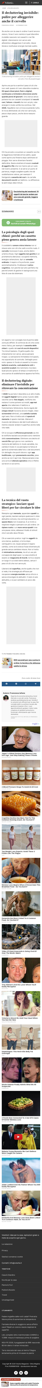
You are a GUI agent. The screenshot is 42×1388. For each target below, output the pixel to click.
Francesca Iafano (8, 25)
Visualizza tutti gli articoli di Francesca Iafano (24, 717)
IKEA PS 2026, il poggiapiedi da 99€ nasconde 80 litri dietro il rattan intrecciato (21, 1344)
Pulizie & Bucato (13, 8)
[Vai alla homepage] (8, 2)
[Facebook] (16, 1373)
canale (36, 2)
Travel (4, 1295)
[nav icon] (26, 2)
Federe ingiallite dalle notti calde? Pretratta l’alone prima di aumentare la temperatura (19, 1318)
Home (4, 8)
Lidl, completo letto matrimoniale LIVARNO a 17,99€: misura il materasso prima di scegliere (20, 1336)
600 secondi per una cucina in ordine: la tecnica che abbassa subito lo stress (27, 663)
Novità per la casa (9, 1280)
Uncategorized (8, 1300)
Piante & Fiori (7, 1285)
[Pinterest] (21, 1373)
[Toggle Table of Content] (38, 211)
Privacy (5, 1250)
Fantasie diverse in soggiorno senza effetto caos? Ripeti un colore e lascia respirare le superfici (20, 1327)
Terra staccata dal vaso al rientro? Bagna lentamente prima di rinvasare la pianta (19, 1351)
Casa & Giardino (8, 1275)
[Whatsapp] (26, 1373)
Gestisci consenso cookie (12, 1257)
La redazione (7, 1244)
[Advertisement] (21, 133)
